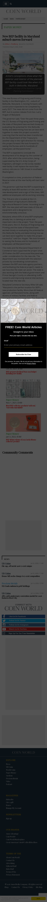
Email (6, 341)
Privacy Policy (31, 363)
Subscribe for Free (23, 354)
